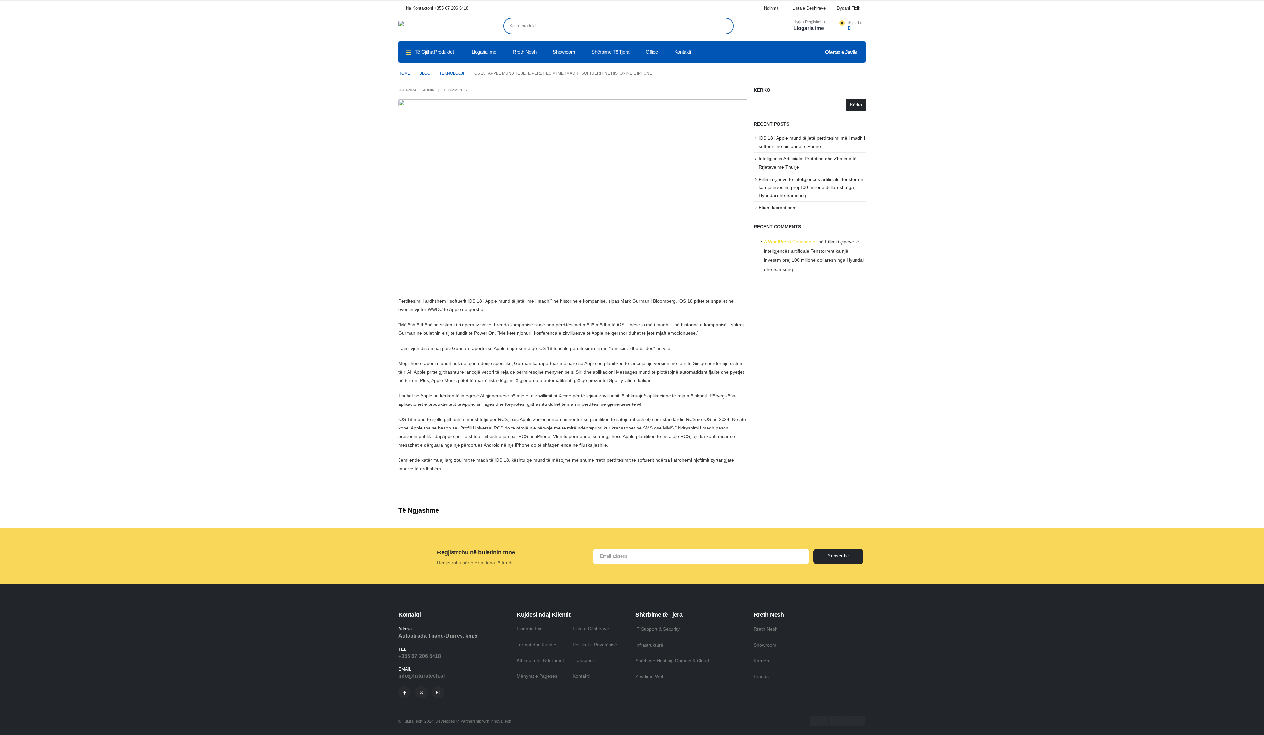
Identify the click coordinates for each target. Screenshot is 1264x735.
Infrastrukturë (649, 645)
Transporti (583, 660)
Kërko (762, 90)
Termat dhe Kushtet (537, 644)
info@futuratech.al (421, 676)
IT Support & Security (657, 629)
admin (428, 90)
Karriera (762, 660)
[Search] (724, 26)
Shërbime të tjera (610, 52)
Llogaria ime (484, 52)
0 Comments (455, 90)
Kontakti (682, 52)
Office (652, 52)
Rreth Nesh (524, 52)
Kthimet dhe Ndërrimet (540, 660)
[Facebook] (404, 692)
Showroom (564, 52)
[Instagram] (438, 692)
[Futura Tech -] (434, 26)
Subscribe (838, 556)
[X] (421, 692)
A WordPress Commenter (790, 241)
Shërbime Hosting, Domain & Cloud (672, 660)
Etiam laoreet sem (778, 207)
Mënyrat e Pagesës (537, 676)
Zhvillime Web (650, 676)
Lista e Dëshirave (591, 628)
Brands (761, 676)
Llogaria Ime (530, 628)
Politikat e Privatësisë (595, 644)
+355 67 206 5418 (419, 656)
